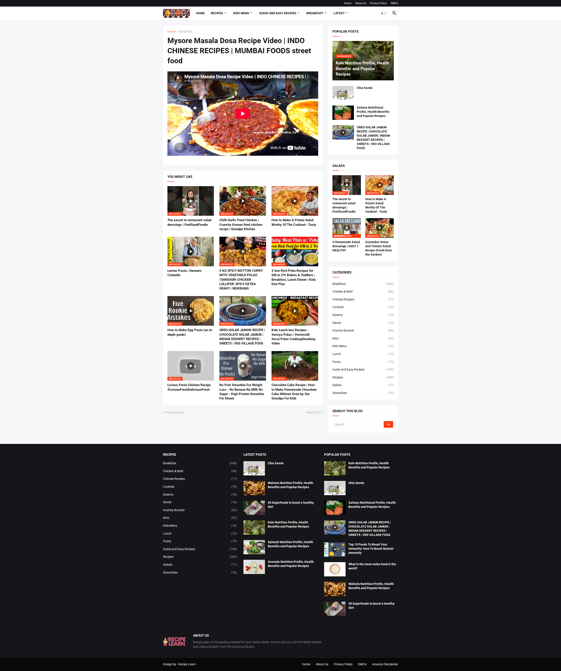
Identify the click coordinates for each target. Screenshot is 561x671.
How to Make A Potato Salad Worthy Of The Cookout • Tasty (294, 222)
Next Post (313, 412)
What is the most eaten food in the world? (372, 566)
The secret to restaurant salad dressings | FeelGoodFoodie (189, 222)
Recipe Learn (187, 664)
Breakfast (185, 31)
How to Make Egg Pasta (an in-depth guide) (190, 332)
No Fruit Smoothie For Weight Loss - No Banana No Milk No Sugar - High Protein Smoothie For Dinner (241, 391)
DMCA (394, 3)
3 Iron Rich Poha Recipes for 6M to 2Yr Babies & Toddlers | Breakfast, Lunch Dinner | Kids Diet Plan (294, 277)
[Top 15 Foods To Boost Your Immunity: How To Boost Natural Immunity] (335, 549)
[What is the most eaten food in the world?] (335, 569)
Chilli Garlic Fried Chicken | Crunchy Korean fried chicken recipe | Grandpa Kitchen (240, 224)
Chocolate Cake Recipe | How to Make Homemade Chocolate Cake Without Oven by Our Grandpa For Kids (294, 391)
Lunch (363, 354)
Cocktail (363, 307)
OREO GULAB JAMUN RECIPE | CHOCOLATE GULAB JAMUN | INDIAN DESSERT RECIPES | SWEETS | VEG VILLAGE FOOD (242, 336)
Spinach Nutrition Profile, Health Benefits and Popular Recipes (290, 544)
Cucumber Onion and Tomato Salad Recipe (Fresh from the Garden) (378, 248)
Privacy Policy (378, 3)
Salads (363, 385)
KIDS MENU (241, 13)
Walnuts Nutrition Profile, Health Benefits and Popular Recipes (290, 485)
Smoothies (363, 393)
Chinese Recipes (363, 299)
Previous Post (175, 412)
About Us (360, 3)
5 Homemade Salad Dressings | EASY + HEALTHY (346, 246)
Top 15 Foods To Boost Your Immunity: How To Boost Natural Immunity (370, 548)
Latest (339, 13)
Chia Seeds (365, 88)
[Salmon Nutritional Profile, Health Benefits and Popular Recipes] (343, 113)
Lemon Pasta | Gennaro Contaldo (184, 273)
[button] (383, 13)
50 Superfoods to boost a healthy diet (291, 505)
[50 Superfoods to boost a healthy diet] (254, 508)
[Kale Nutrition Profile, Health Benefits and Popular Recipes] (254, 527)
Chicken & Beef (363, 291)
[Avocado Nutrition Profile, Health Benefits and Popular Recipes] (254, 567)
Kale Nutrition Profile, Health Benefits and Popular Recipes (288, 524)
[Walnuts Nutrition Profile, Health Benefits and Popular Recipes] (254, 488)
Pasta (363, 362)
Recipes (217, 13)
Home (347, 3)
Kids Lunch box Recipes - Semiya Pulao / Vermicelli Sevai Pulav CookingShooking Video (293, 336)
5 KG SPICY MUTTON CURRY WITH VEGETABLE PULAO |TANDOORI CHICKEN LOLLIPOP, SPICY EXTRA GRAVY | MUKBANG (241, 279)
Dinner (363, 323)
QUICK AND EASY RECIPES (277, 13)
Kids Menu (363, 346)
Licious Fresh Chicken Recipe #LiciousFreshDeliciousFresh (189, 387)
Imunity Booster (363, 330)
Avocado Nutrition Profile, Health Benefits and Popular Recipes (291, 564)
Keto (363, 338)
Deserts (363, 315)
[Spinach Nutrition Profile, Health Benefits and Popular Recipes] (254, 547)
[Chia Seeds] (343, 93)
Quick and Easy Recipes (363, 369)
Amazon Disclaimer (385, 664)
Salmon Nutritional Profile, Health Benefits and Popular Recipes (373, 112)
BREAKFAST (314, 13)
